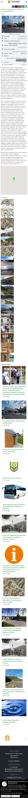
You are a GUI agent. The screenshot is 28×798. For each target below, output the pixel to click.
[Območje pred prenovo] (7, 261)
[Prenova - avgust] (7, 299)
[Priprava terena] (7, 290)
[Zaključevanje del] (7, 309)
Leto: (5, 38)
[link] (13, 6)
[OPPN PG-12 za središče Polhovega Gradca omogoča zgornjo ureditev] (7, 203)
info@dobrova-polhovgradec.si (14, 769)
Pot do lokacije (22, 60)
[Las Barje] (11, 738)
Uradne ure (14, 774)
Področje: (7, 36)
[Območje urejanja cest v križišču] (7, 222)
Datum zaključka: (8, 64)
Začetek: (6, 62)
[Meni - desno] (26, 1)
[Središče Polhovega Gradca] (7, 242)
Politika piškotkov (18, 793)
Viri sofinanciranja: (9, 49)
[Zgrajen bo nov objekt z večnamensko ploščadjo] (7, 232)
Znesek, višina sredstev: (11, 45)
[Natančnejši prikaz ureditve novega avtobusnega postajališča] (7, 213)
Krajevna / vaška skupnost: (12, 41)
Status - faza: (8, 53)
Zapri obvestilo (15, 796)
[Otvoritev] (7, 318)
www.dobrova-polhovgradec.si (14, 771)
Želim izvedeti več (6, 796)
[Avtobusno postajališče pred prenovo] (7, 280)
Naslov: (6, 56)
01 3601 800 (15, 767)
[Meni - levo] (1, 1)
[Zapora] (7, 251)
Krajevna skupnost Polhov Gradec (17, 43)
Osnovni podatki (14, 751)
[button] (2, 738)
